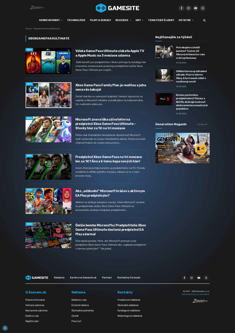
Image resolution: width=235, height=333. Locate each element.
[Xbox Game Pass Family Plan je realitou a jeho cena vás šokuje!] (48, 95)
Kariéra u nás (32, 316)
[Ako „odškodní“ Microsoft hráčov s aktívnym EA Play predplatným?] (48, 201)
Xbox (29, 50)
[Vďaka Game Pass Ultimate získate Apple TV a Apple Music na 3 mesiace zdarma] (48, 61)
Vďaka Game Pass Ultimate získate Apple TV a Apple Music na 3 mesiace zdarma (109, 53)
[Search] (204, 20)
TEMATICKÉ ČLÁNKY (161, 20)
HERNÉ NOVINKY (49, 20)
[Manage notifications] (5, 328)
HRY (138, 20)
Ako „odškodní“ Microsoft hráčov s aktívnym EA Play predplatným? (110, 193)
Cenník (75, 316)
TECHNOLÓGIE (76, 20)
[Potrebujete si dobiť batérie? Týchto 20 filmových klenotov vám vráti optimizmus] (164, 52)
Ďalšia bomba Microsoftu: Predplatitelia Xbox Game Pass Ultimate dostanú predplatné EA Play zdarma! (110, 229)
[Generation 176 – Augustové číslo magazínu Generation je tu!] (182, 148)
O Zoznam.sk (36, 292)
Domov (29, 28)
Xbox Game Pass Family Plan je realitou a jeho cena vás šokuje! (110, 87)
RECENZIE (121, 20)
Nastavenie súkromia (36, 310)
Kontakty (125, 292)
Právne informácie (35, 300)
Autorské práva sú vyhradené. (196, 294)
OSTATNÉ (185, 20)
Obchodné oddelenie (128, 305)
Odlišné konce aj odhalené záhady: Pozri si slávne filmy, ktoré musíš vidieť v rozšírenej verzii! (191, 76)
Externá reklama (80, 305)
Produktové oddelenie (129, 300)
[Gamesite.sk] (117, 8)
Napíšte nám (32, 321)
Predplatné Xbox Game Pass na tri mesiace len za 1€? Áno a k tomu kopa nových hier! (108, 159)
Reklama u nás (79, 300)
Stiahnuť (202, 124)
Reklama (78, 292)
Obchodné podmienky (83, 310)
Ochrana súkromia (35, 305)
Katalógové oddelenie (129, 310)
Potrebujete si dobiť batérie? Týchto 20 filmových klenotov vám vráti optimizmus (190, 52)
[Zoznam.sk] (201, 302)
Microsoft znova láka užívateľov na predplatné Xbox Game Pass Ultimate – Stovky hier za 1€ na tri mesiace (105, 123)
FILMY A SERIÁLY (100, 20)
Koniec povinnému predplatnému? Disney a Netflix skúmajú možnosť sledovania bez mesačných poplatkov (192, 102)
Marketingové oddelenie (130, 316)
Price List (76, 321)
